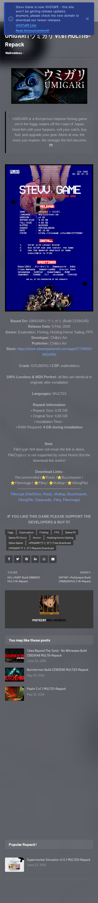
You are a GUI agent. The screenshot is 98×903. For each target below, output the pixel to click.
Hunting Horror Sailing (60, 537)
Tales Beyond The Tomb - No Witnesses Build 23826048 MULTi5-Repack (57, 653)
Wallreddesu (13, 53)
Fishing (43, 532)
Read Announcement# (32, 30)
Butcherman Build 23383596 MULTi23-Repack (57, 670)
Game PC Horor (18, 537)
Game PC (70, 532)
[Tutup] (87, 18)
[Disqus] (49, 767)
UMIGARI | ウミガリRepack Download (31, 548)
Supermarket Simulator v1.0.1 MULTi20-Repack (58, 860)
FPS (56, 532)
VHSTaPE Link (26, 25)
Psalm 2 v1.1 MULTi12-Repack (46, 689)
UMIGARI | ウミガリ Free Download (50, 542)
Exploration (26, 532)
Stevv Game (16, 542)
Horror (37, 537)
